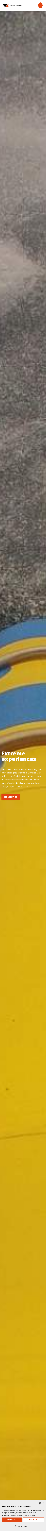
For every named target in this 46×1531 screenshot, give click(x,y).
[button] (40, 5)
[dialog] (23, 1515)
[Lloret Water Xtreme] (12, 5)
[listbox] (40, 1503)
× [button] (43, 1503)
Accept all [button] (12, 1520)
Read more (32, 1515)
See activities (10, 797)
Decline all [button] (34, 1520)
